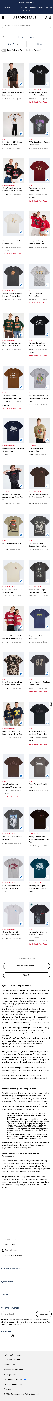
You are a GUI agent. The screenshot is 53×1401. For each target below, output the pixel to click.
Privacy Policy (15, 1324)
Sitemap (7, 1389)
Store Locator (11, 1239)
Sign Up (44, 1314)
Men (44, 7)
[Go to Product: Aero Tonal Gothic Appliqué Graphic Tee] (40, 741)
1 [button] (23, 11)
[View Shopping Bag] (50, 17)
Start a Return (10, 1250)
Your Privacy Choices (13, 1380)
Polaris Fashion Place (29, 50)
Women (39, 7)
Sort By (11, 44)
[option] (13, 75)
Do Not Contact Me (12, 1360)
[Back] (3, 37)
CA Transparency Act (13, 1384)
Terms (4, 1324)
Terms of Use (9, 1365)
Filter (39, 44)
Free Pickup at (23, 50)
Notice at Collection (12, 1355)
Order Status (10, 1245)
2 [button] (26, 11)
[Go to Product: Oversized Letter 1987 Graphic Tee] (40, 198)
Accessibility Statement (14, 1370)
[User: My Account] (46, 18)
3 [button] (29, 11)
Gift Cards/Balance (13, 1256)
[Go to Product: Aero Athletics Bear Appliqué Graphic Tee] (40, 353)
